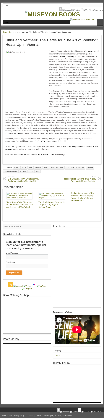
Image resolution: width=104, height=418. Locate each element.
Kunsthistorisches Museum (81, 51)
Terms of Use (6, 416)
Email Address (12, 253)
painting (90, 167)
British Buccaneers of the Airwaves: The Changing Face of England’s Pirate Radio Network (82, 197)
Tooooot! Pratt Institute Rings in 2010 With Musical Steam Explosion (80, 179)
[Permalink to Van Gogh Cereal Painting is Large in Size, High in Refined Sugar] (52, 198)
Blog (10, 32)
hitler (46, 167)
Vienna (31, 171)
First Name (10, 262)
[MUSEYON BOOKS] (52, 14)
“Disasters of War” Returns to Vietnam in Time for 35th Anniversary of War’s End (19, 204)
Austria (16, 167)
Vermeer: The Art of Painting (38, 141)
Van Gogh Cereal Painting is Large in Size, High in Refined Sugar (51, 204)
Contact (39, 416)
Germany (38, 167)
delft (24, 167)
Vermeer (23, 171)
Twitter (57, 351)
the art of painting (10, 171)
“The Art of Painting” (67, 56)
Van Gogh (18, 133)
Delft (30, 167)
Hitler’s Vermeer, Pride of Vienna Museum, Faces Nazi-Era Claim (30, 154)
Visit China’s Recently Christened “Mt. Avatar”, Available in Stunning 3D (23, 179)
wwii (37, 171)
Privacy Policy (19, 416)
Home (5, 32)
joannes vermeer (57, 167)
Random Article (100, 22)
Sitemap (30, 416)
